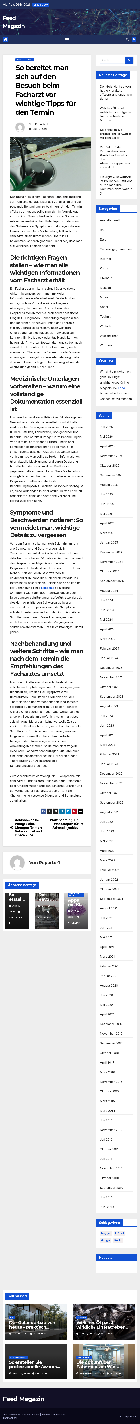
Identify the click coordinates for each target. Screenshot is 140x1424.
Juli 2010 (106, 1197)
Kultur (104, 268)
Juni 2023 (107, 725)
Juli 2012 (106, 1139)
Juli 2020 (106, 995)
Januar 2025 (109, 542)
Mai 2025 (106, 513)
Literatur (106, 278)
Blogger (106, 1233)
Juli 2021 (106, 918)
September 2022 (111, 802)
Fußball (119, 1233)
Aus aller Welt (25, 60)
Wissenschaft (109, 336)
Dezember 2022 (111, 773)
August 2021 (108, 908)
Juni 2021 (107, 927)
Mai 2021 (106, 937)
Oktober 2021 (109, 889)
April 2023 (107, 735)
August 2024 (109, 590)
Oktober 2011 (109, 1149)
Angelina (106, 1333)
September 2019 (111, 1043)
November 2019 (111, 1033)
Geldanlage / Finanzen (116, 249)
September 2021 (111, 899)
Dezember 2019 (111, 1024)
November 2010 (111, 1168)
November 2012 (111, 1130)
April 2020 (107, 1014)
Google (105, 1240)
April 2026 (107, 446)
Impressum (131, 1416)
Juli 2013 (106, 1120)
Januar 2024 (109, 658)
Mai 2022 (106, 841)
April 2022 (107, 850)
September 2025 (111, 475)
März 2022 (107, 860)
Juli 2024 (106, 600)
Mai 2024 (106, 619)
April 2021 (107, 947)
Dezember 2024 (111, 552)
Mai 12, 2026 (88, 1333)
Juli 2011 (106, 1159)
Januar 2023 (109, 764)
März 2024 (108, 639)
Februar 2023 (109, 754)
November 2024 (111, 562)
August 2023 (109, 706)
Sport (104, 307)
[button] (127, 39)
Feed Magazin (23, 1399)
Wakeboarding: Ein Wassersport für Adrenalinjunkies (64, 823)
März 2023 (107, 745)
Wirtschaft (107, 326)
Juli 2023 (106, 716)
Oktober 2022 (109, 793)
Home (118, 1416)
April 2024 (107, 629)
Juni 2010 (107, 1207)
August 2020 (109, 985)
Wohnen (106, 345)
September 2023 (111, 696)
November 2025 (111, 456)
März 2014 (107, 1110)
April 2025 (107, 523)
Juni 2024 (107, 610)
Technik (105, 316)
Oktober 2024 (110, 571)
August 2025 (109, 485)
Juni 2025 (107, 504)
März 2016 (107, 1072)
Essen (104, 239)
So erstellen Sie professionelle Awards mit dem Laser (115, 134)
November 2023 (111, 677)
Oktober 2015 (109, 1091)
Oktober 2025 (109, 465)
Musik (104, 297)
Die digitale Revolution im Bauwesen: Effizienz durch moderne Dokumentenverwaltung (116, 185)
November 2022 (111, 783)
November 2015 (111, 1082)
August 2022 (109, 812)
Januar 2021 (109, 976)
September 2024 (112, 581)
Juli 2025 (106, 494)
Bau (103, 230)
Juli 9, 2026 (20, 1333)
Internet (105, 259)
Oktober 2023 (109, 687)
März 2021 (107, 956)
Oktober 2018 (109, 1053)
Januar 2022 (109, 879)
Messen (105, 287)
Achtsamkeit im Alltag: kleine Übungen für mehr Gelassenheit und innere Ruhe (28, 827)
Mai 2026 (106, 436)
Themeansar (10, 1417)
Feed (121, 388)
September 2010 (111, 1187)
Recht (117, 1240)
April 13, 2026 (21, 1373)
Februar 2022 (109, 870)
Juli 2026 (106, 427)
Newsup (55, 1414)
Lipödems (47, 588)
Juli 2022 (106, 822)
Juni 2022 (107, 831)
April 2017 (107, 1062)
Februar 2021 (109, 966)
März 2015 (107, 1101)
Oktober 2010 (109, 1178)
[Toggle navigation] (67, 39)
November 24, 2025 (92, 1373)
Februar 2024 (109, 648)
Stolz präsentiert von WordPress (21, 1414)
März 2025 (107, 533)
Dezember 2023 (111, 667)
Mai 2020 (106, 1005)
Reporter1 (41, 124)
